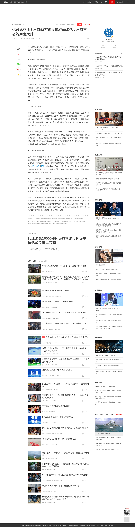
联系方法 (54, 525)
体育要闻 (98, 200)
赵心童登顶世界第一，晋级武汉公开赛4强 (59, 301)
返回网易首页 (34, 249)
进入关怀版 (24, 2)
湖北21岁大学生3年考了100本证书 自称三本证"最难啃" (64, 312)
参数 (38, 166)
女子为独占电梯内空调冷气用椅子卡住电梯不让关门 (67, 337)
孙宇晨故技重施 (100, 265)
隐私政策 (71, 525)
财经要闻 (98, 290)
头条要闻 (98, 155)
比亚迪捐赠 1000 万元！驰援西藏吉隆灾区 (109, 66)
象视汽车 (31, 38)
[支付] (102, 2)
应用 (11, 2)
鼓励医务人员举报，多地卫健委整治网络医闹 (60, 486)
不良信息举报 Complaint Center (82, 525)
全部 (120, 53)
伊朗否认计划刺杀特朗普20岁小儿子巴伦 (107, 449)
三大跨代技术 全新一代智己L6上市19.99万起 (109, 133)
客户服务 (65, 525)
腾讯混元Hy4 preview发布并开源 (105, 355)
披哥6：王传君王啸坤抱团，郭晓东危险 (107, 269)
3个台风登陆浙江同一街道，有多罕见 (57, 417)
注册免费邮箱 (119, 2)
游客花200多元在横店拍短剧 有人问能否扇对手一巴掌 (64, 323)
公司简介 (49, 525)
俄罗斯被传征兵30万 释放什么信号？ (57, 370)
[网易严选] (96, 2)
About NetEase (42, 525)
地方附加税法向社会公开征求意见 (56, 291)
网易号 (19, 24)
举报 (88, 38)
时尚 (96, 414)
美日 (33, 166)
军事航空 (119, 414)
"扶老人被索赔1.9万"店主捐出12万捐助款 (107, 179)
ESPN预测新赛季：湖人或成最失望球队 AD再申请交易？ (65, 475)
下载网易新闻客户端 (51, 249)
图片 (43, 166)
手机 (112, 414)
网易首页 (6, 2)
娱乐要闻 (98, 247)
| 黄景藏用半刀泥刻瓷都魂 (105, 386)
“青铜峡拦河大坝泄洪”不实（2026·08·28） (59, 439)
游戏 (101, 414)
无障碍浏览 (17, 2)
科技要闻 (98, 337)
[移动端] (84, 2)
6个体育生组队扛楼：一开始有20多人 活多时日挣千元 (64, 266)
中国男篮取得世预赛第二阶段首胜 (56, 406)
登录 (112, 2)
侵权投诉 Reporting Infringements (104, 525)
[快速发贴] (18, 49)
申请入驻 (86, 24)
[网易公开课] (90, 2)
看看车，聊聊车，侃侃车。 (108, 41)
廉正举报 (93, 525)
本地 (107, 414)
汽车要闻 (98, 109)
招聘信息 (60, 525)
